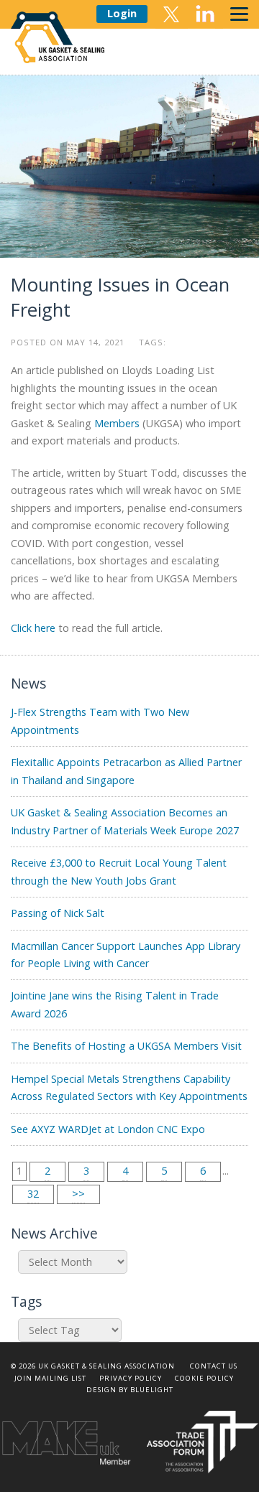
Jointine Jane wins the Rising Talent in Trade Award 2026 (115, 1004)
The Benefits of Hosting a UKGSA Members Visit (126, 1046)
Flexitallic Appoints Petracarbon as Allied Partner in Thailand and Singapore (126, 770)
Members (117, 423)
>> (78, 1193)
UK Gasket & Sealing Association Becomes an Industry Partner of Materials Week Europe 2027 (125, 821)
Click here (33, 628)
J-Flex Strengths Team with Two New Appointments (100, 720)
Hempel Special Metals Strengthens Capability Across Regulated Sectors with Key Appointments (129, 1087)
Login (122, 13)
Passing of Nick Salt (57, 913)
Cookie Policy (204, 1378)
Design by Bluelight (129, 1389)
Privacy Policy (130, 1378)
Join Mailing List (50, 1378)
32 (33, 1193)
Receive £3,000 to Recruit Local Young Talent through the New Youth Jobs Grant (119, 871)
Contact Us (213, 1366)
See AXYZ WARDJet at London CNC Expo (108, 1129)
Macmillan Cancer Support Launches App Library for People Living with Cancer (125, 954)
